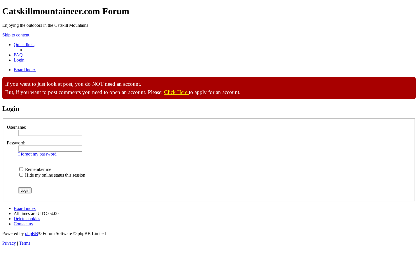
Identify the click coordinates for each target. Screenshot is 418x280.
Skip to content (15, 34)
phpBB (31, 233)
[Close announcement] (411, 81)
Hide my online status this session (54, 175)
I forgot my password (37, 154)
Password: (16, 142)
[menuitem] (18, 54)
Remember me (37, 169)
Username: (16, 127)
